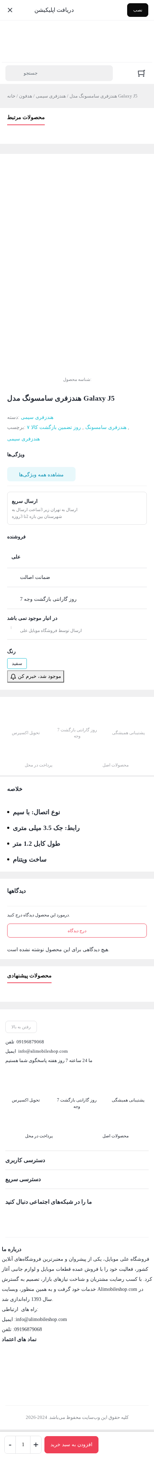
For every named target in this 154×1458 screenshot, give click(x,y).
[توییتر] (40, 1217)
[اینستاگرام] (25, 1217)
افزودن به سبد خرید (71, 1444)
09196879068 (30, 1041)
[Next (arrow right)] (141, 729)
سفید (17, 663)
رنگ (11, 651)
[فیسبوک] (10, 1217)
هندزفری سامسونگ (105, 427)
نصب (137, 10)
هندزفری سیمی (51, 96)
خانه (11, 96)
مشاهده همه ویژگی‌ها (41, 474)
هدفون (25, 96)
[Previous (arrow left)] (12, 729)
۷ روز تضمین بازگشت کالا (54, 427)
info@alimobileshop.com (43, 1051)
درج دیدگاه (77, 930)
